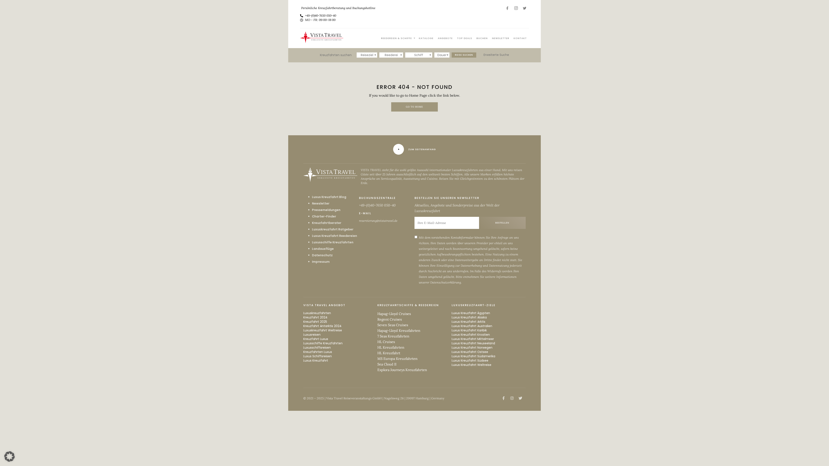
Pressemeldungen (326, 210)
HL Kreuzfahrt (388, 353)
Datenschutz (322, 255)
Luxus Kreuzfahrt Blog (329, 197)
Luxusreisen (312, 334)
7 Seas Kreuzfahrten (393, 336)
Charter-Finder (324, 216)
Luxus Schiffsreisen (317, 356)
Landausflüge (323, 249)
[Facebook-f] (507, 8)
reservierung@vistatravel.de (378, 221)
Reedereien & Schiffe (396, 38)
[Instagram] (516, 8)
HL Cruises (386, 342)
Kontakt (520, 38)
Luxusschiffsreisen (317, 347)
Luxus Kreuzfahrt (315, 360)
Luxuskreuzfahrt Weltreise (322, 330)
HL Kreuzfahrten (390, 347)
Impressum (321, 262)
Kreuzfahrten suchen (336, 55)
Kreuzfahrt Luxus (315, 339)
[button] (9, 456)
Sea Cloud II (386, 364)
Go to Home (414, 107)
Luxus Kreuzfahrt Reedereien (334, 236)
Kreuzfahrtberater (326, 223)
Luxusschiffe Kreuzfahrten (332, 242)
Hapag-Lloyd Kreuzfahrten (398, 330)
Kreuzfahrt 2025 (315, 322)
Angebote (445, 38)
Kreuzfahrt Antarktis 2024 (322, 326)
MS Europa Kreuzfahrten (397, 358)
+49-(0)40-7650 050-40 (377, 205)
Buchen (482, 38)
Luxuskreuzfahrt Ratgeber (332, 229)
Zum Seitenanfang (422, 149)
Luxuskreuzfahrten (317, 313)
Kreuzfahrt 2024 (315, 317)
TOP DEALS (464, 38)
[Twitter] (524, 8)
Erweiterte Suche (496, 55)
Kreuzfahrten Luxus (317, 352)
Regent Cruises (389, 319)
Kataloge (426, 38)
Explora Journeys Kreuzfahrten (402, 370)
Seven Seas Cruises (392, 325)
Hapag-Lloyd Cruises (394, 314)
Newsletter (500, 38)
